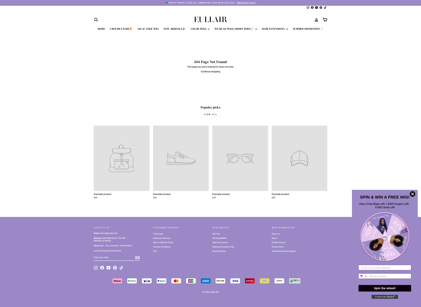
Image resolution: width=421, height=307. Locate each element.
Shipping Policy (219, 251)
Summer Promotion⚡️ (308, 29)
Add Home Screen (220, 242)
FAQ (155, 251)
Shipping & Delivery (161, 238)
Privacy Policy (278, 247)
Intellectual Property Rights (284, 251)
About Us (276, 234)
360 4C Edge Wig (148, 29)
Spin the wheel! (385, 288)
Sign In (275, 238)
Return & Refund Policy (163, 242)
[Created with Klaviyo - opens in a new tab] (385, 297)
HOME (101, 29)
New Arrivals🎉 (174, 29)
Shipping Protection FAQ (223, 247)
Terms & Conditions (162, 247)
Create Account (278, 242)
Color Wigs (199, 29)
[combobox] (363, 276)
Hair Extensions (273, 29)
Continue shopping (210, 71)
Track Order (158, 234)
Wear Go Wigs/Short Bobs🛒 (235, 29)
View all (210, 114)
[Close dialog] (412, 194)
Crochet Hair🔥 (121, 29)
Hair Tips (216, 234)
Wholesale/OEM (219, 238)
